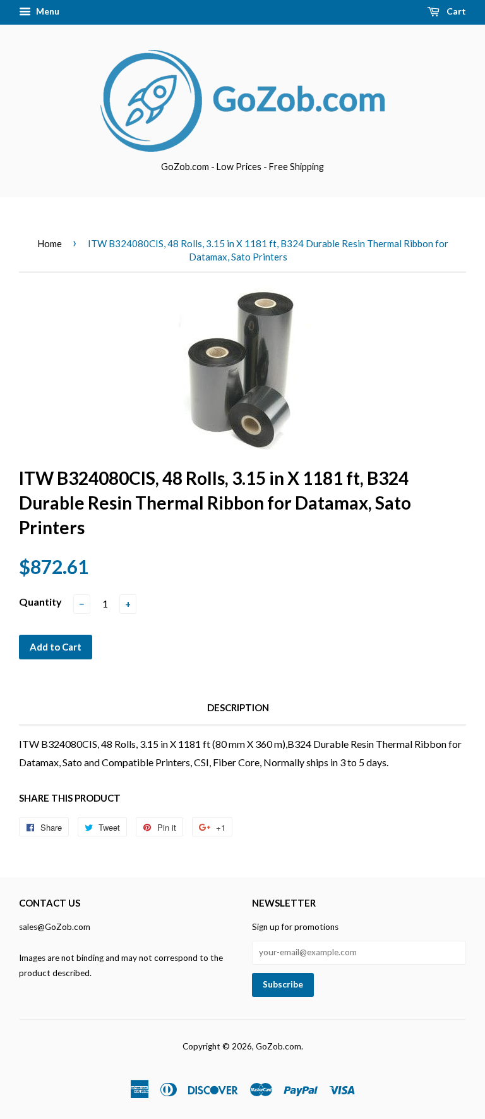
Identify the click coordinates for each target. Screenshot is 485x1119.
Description (238, 707)
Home (49, 243)
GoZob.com (278, 1046)
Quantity (40, 602)
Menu (46, 11)
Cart (455, 11)
